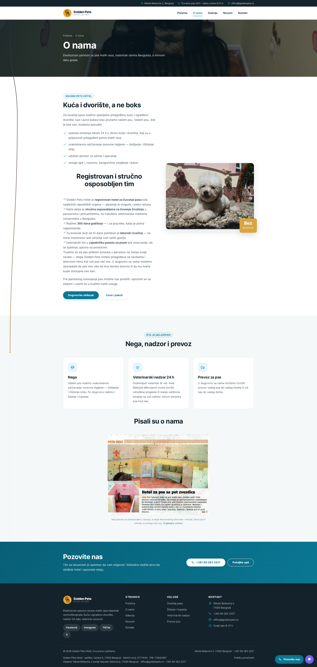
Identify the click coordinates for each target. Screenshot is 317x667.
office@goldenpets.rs (242, 3)
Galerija (212, 13)
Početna (182, 13)
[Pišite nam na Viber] (309, 659)
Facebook (71, 627)
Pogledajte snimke (172, 523)
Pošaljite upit (240, 562)
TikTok (106, 627)
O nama (197, 13)
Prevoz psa (173, 621)
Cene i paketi (114, 295)
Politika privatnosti (244, 657)
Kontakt (242, 13)
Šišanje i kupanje (177, 609)
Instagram (90, 627)
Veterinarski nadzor (178, 615)
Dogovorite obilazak (81, 295)
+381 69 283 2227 (208, 562)
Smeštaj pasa (175, 603)
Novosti (227, 13)
